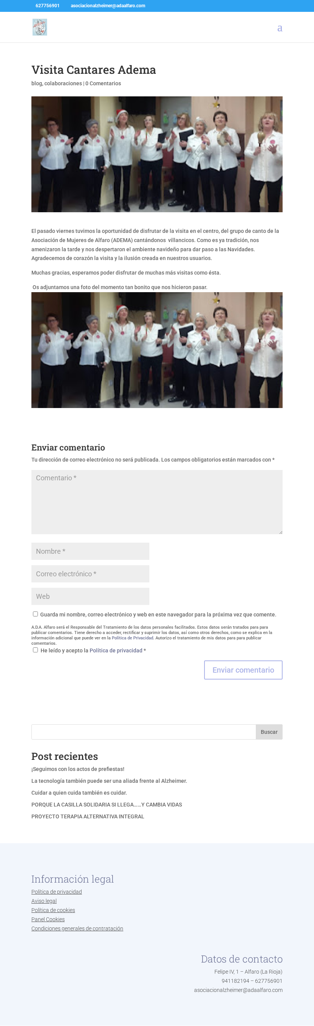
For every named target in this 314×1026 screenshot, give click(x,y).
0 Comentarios (103, 83)
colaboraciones (63, 83)
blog (36, 83)
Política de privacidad (117, 650)
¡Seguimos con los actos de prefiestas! (77, 769)
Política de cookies (53, 910)
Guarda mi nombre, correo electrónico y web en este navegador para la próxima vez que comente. (158, 614)
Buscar (269, 732)
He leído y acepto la (93, 650)
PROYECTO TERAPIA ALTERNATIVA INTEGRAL (87, 816)
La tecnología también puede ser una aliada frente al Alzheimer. (109, 781)
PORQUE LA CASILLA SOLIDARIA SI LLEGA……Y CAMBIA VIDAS (106, 805)
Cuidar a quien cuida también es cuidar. (79, 793)
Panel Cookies (48, 919)
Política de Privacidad (132, 638)
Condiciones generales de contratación (77, 928)
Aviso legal (44, 901)
